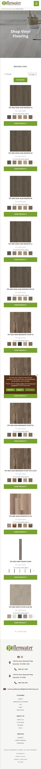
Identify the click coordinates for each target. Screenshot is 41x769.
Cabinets (20, 737)
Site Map (20, 762)
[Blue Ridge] (14, 117)
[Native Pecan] (30, 117)
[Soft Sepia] (25, 571)
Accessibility (20, 753)
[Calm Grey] (20, 549)
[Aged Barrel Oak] (20, 95)
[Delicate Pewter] (14, 571)
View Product (20, 123)
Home (3, 9)
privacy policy (20, 383)
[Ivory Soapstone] (30, 616)
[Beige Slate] (20, 595)
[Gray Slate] (25, 616)
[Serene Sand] (19, 571)
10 (25, 632)
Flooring (8, 9)
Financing (20, 743)
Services (20, 734)
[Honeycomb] (19, 117)
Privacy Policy (20, 756)
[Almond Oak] (20, 504)
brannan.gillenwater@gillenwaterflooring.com (23, 689)
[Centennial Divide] (25, 525)
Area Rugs (20, 710)
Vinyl (13, 9)
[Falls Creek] (20, 322)
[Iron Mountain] (19, 344)
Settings (30, 390)
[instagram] (21, 657)
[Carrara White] (14, 616)
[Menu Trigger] (36, 3)
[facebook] (18, 657)
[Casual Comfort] (19, 525)
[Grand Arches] (14, 344)
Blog (20, 728)
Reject (20, 390)
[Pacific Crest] (30, 344)
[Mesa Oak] (25, 117)
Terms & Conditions (20, 759)
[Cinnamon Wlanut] (30, 525)
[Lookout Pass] (25, 344)
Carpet (20, 699)
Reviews (20, 725)
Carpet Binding (20, 740)
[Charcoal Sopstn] (19, 616)
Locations (20, 722)
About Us (20, 716)
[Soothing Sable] (30, 571)
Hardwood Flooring (20, 702)
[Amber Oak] (14, 525)
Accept (10, 390)
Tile (20, 704)
